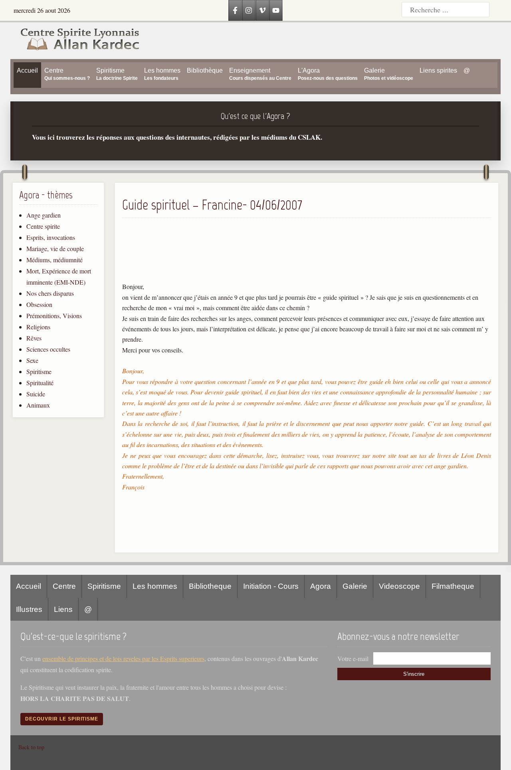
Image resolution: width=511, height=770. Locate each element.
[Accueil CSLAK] (75, 40)
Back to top (31, 747)
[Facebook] (235, 10)
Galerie (355, 586)
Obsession (39, 304)
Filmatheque (453, 586)
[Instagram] (249, 10)
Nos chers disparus (50, 293)
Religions (38, 327)
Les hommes (155, 586)
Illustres (29, 609)
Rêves (34, 338)
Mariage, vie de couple (55, 248)
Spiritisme (38, 371)
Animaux (38, 405)
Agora (320, 586)
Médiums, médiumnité (54, 259)
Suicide (35, 394)
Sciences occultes (48, 349)
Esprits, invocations (50, 237)
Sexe (32, 360)
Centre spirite (43, 226)
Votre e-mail (352, 658)
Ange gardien (43, 215)
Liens (63, 609)
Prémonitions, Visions (54, 315)
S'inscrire (413, 674)
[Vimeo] (262, 10)
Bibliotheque (210, 586)
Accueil (28, 586)
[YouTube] (276, 10)
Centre (64, 586)
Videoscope (399, 586)
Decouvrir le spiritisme (61, 719)
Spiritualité (39, 382)
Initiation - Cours (271, 586)
